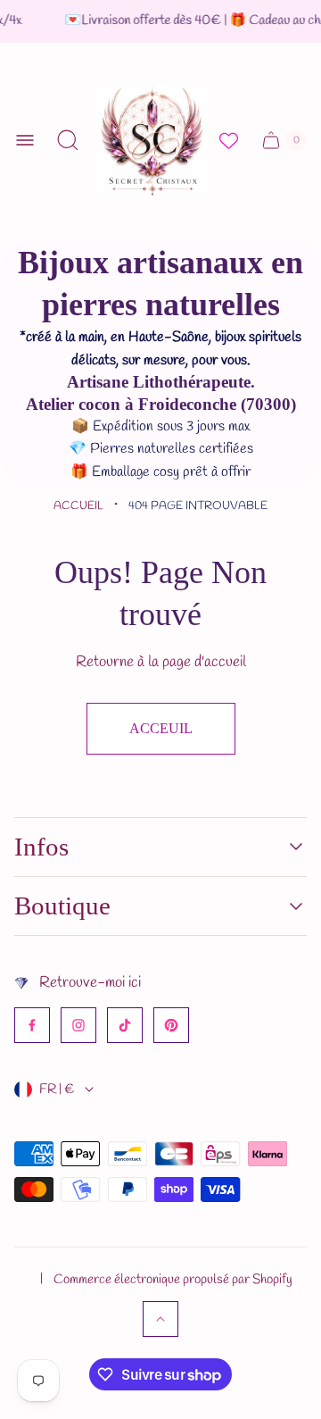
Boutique (62, 905)
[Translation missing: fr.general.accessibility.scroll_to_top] (160, 1319)
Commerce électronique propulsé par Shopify (173, 1280)
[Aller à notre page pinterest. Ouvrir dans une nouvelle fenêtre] (171, 1025)
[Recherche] (67, 140)
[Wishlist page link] (228, 140)
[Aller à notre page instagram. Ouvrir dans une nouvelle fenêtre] (78, 1025)
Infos (41, 846)
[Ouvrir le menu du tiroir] (25, 140)
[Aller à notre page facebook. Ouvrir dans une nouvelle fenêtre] (32, 1025)
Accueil (78, 505)
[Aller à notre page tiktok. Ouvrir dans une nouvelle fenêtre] (125, 1025)
